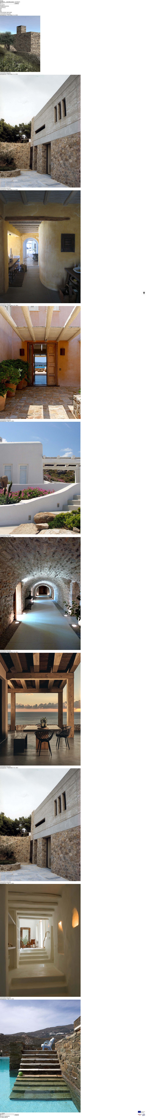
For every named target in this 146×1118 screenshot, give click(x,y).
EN (1, 8)
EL (0, 10)
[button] (144, 293)
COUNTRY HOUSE (5, 14)
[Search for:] (7, 3)
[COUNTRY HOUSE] (20, 71)
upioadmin (3, 15)
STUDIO (2, 5)
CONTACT (3, 7)
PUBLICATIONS (4, 6)
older (2, 1113)
